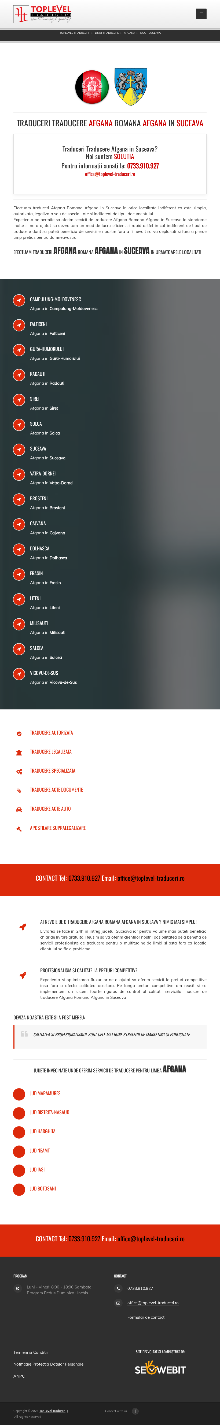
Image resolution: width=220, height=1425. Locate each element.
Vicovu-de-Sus (44, 672)
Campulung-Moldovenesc (55, 299)
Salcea (36, 647)
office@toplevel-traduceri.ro (151, 878)
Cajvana (38, 523)
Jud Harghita (43, 1131)
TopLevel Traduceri (52, 1411)
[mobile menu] (201, 14)
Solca (36, 423)
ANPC (19, 1376)
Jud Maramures (45, 1093)
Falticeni (38, 323)
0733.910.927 (84, 878)
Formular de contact (145, 1317)
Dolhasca (39, 548)
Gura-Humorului (47, 348)
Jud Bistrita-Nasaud (49, 1112)
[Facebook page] (135, 1411)
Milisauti (39, 622)
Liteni (35, 598)
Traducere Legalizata (51, 751)
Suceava (38, 448)
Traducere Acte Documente (56, 789)
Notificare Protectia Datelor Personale (48, 1364)
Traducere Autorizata (51, 732)
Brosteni (38, 498)
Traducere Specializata (52, 770)
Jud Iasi (37, 1169)
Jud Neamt (40, 1150)
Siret (35, 398)
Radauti (37, 373)
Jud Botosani (43, 1188)
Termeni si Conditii (30, 1352)
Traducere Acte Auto (50, 808)
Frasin (36, 573)
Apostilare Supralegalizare (58, 827)
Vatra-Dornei (43, 473)
